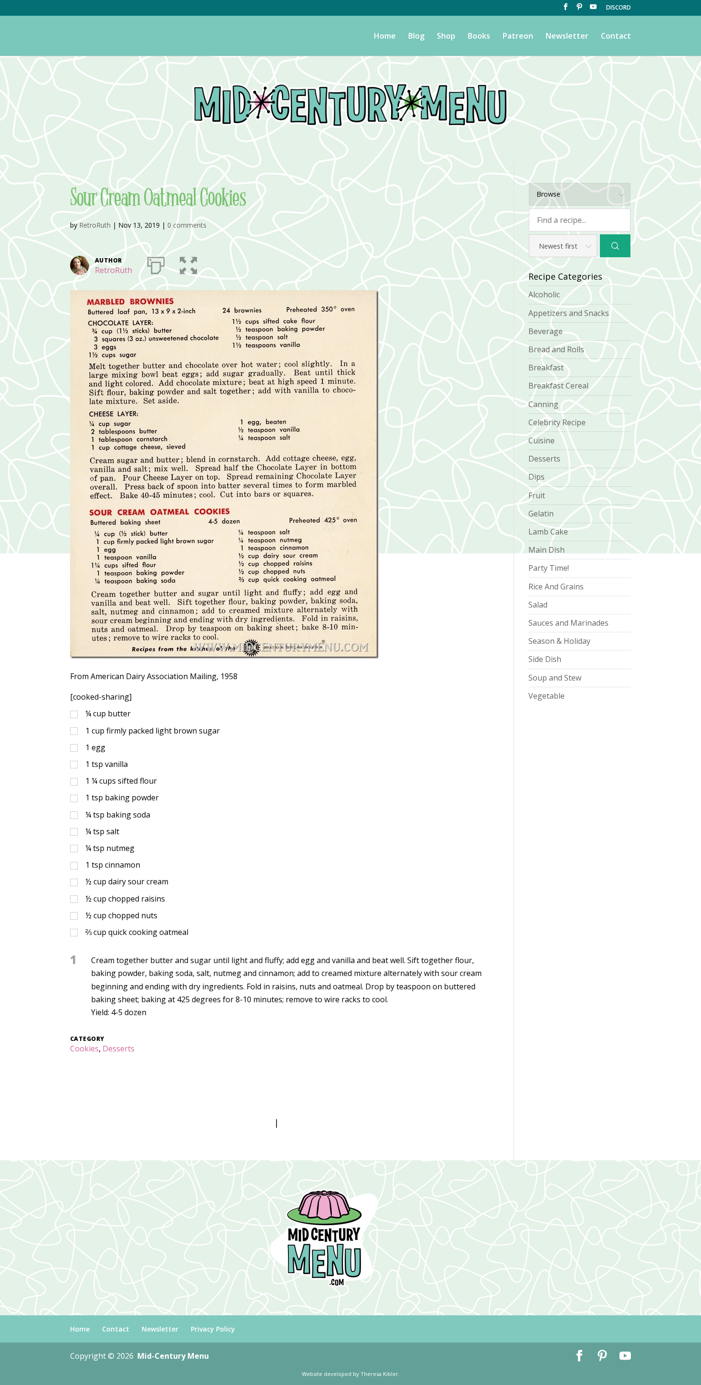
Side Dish (544, 659)
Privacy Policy (213, 1328)
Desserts (118, 1048)
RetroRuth (95, 225)
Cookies (84, 1048)
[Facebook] (565, 9)
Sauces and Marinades (568, 623)
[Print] (156, 263)
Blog (416, 36)
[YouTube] (593, 9)
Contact (616, 36)
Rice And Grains (556, 586)
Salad (537, 604)
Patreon (518, 36)
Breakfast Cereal (558, 385)
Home (385, 36)
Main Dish (546, 550)
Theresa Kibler (379, 1373)
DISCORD (618, 8)
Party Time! (548, 568)
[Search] (615, 245)
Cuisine (541, 440)
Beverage (545, 331)
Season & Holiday (559, 641)
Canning (543, 404)
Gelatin (541, 513)
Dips (536, 477)
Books (479, 36)
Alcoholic (544, 294)
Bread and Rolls (556, 349)
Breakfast (546, 367)
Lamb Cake (548, 531)
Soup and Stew (554, 677)
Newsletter (567, 36)
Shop (446, 36)
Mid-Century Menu (173, 1356)
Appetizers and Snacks (568, 313)
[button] (188, 263)
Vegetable (546, 696)
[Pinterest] (579, 9)
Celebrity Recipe (557, 422)
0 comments (186, 225)
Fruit (536, 495)
